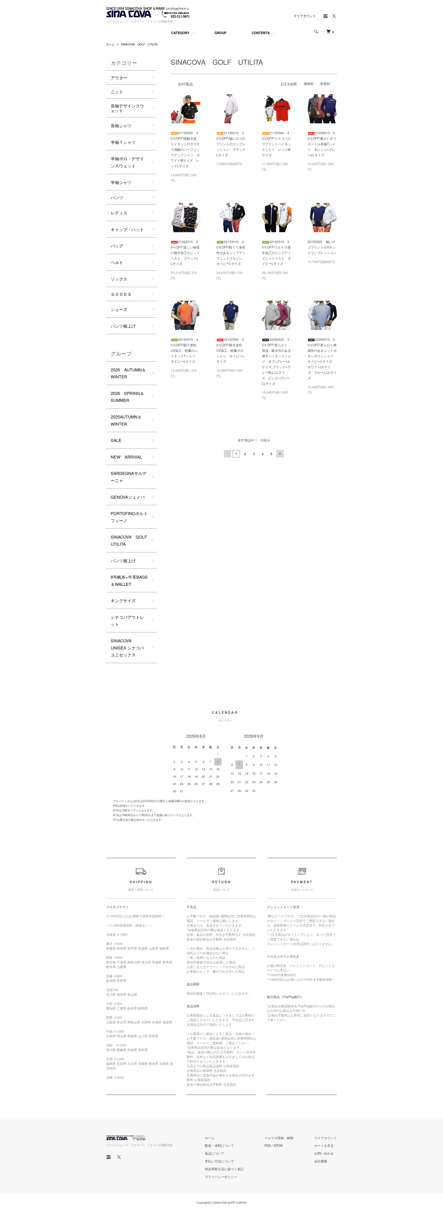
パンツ (117, 197)
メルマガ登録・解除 (278, 1137)
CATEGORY (180, 32)
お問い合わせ (324, 1153)
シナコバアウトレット (127, 620)
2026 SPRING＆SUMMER (127, 396)
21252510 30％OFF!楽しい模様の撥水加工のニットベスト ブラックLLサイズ (185, 252)
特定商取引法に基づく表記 (224, 1169)
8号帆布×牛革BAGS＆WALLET (129, 580)
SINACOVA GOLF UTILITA (139, 44)
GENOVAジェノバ (128, 497)
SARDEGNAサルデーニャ (129, 476)
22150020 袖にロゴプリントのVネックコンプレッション (322, 247)
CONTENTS (260, 32)
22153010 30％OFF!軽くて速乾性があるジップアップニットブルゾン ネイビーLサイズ (230, 252)
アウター (119, 77)
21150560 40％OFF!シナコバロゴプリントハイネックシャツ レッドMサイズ (276, 143)
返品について (214, 1153)
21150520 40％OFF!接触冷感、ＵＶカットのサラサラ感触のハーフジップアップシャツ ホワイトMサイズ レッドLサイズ (185, 149)
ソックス (119, 279)
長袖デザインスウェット (127, 108)
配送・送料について (219, 1145)
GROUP (220, 32)
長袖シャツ (121, 125)
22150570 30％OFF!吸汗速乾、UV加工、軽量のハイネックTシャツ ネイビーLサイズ (185, 350)
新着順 (325, 83)
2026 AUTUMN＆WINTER (128, 373)
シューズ (119, 309)
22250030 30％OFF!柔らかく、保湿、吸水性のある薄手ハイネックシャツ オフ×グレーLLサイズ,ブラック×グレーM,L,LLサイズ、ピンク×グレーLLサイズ (276, 361)
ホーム (110, 44)
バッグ (117, 246)
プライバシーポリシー (221, 1176)
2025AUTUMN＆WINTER (126, 420)
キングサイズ (123, 600)
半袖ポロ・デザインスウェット (127, 162)
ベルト (117, 262)
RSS (267, 1145)
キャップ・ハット (127, 229)
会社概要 (320, 1161)
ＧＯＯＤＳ (121, 294)
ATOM (278, 1145)
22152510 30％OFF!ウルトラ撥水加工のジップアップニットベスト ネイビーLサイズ (276, 252)
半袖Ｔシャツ (123, 142)
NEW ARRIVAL (126, 457)
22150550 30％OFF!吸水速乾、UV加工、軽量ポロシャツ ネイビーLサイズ (230, 350)
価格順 (308, 83)
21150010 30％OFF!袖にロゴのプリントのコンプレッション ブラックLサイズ (230, 143)
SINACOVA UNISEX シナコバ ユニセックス (127, 647)
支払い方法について (219, 1161)
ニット (117, 92)
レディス (119, 213)
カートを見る (324, 1145)
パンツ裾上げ (123, 326)
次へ (280, 453)
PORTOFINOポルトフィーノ (129, 516)
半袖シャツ (121, 182)
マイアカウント (304, 15)
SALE (116, 440)
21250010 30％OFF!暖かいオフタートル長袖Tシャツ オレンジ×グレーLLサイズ (322, 143)
